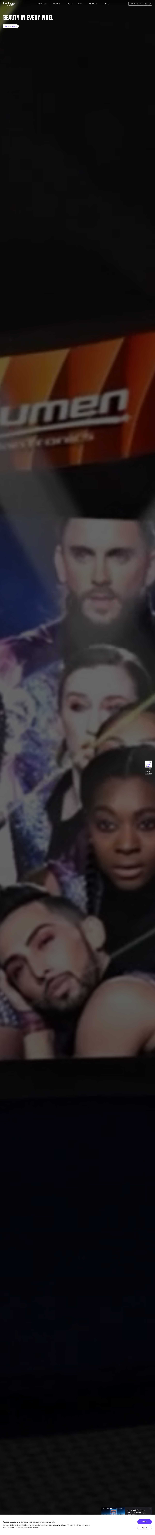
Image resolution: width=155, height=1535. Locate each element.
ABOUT (106, 4)
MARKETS (56, 4)
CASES (69, 4)
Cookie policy (60, 1525)
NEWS (80, 4)
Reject (144, 1528)
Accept (144, 1522)
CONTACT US (136, 4)
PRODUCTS (41, 4)
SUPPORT (93, 4)
